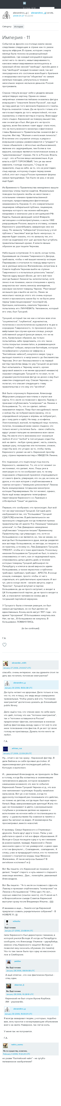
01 (20, 15)
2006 (15, 15)
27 (23, 15)
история (18, 26)
